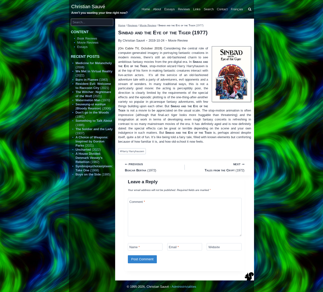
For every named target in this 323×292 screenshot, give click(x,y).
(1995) (93, 174)
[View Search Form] (249, 9)
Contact (222, 9)
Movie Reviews (88, 42)
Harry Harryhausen (132, 151)
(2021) (92, 141)
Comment (137, 202)
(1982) (89, 158)
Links (197, 9)
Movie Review (178, 40)
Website (214, 247)
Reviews (184, 9)
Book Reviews (87, 38)
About (157, 9)
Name (134, 247)
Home (146, 9)
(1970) (93, 100)
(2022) (88, 149)
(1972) (140, 167)
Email (174, 247)
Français (237, 9)
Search (209, 9)
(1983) (92, 79)
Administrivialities (184, 286)
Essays (169, 9)
